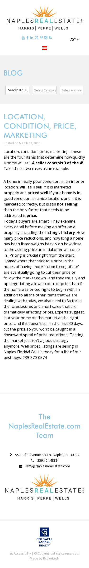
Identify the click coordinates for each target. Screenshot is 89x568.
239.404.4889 (47, 460)
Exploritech (51, 558)
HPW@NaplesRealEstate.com (47, 466)
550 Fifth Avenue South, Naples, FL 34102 (47, 454)
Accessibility (22, 553)
